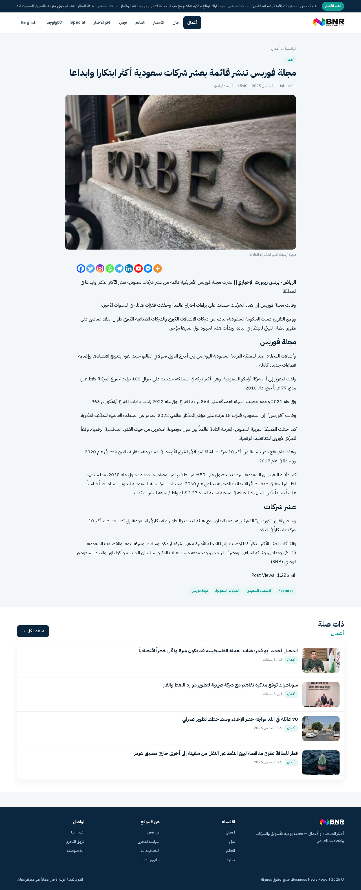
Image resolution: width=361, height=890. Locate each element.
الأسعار (158, 22)
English (29, 22)
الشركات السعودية (227, 590)
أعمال (192, 22)
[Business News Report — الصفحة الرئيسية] (328, 22)
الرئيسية (290, 48)
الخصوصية (75, 851)
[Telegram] (119, 268)
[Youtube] (138, 268)
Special (77, 22)
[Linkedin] (129, 268)
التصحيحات (150, 851)
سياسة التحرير (149, 841)
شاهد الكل (36, 631)
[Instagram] (100, 268)
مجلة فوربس (199, 590)
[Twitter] (90, 268)
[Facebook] (81, 268)
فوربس (263, 520)
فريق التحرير (75, 841)
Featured (286, 590)
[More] (157, 268)
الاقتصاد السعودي (258, 590)
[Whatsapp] (109, 268)
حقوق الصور (150, 860)
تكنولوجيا (54, 22)
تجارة (122, 22)
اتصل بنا (77, 832)
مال (176, 22)
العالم (140, 22)
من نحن (153, 832)
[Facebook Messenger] (148, 268)
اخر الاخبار (102, 22)
